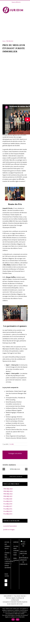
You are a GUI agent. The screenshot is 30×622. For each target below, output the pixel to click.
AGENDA (7, 553)
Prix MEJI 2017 (8, 506)
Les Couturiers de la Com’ (15, 604)
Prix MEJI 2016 (8, 509)
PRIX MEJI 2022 (8, 494)
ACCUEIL (7, 542)
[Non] (28, 614)
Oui (13, 619)
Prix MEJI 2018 (8, 504)
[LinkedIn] (6, 584)
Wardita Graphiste (22, 602)
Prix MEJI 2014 (8, 514)
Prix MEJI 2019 (8, 501)
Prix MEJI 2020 (8, 499)
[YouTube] (6, 580)
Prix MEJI (12, 444)
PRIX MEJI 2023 (8, 491)
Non (17, 619)
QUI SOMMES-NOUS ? (7, 546)
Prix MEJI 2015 (8, 511)
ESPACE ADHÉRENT (8, 567)
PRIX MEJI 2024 (8, 489)
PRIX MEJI (6, 556)
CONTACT (7, 563)
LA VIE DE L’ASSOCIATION (9, 560)
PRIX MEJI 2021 (8, 496)
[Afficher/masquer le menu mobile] (27, 7)
